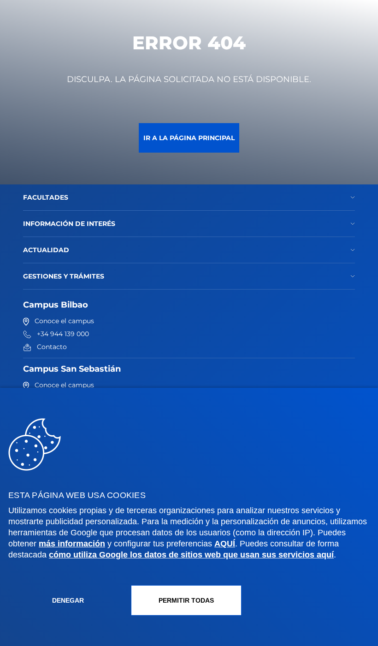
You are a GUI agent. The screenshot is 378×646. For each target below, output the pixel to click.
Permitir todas (186, 600)
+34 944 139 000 (63, 334)
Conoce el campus (64, 321)
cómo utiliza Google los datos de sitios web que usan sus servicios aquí (191, 554)
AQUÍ (224, 543)
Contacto (52, 347)
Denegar (68, 600)
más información (72, 543)
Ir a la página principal (189, 138)
